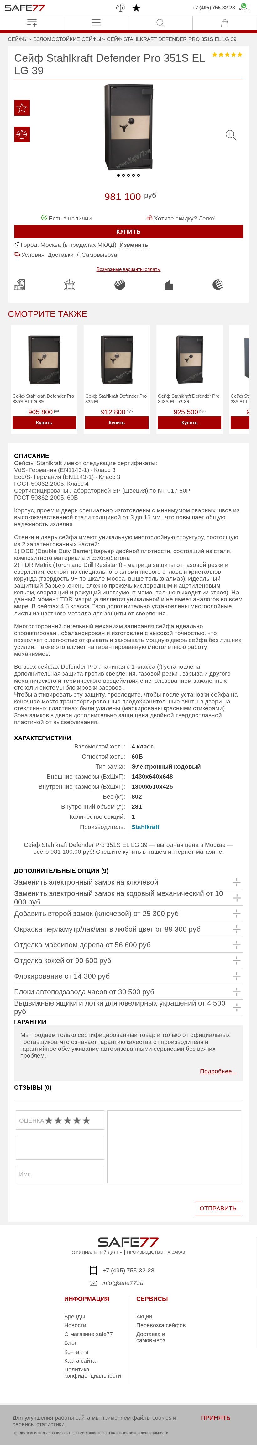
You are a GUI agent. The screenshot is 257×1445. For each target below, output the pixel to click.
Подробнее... (218, 1071)
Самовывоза (99, 254)
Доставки (61, 254)
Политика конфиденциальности (92, 1372)
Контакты (76, 1352)
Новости (75, 1325)
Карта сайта (80, 1361)
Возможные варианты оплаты (129, 269)
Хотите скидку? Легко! (185, 218)
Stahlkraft (145, 827)
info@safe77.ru (123, 1283)
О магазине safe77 (88, 1334)
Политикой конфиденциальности (138, 1433)
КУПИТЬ (128, 231)
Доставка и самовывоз (150, 1337)
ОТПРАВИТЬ (218, 1208)
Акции (144, 1316)
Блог (70, 1343)
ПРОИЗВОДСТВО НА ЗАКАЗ (156, 1252)
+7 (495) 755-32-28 (213, 7)
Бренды (74, 1316)
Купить (44, 422)
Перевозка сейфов (161, 1325)
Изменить (133, 244)
